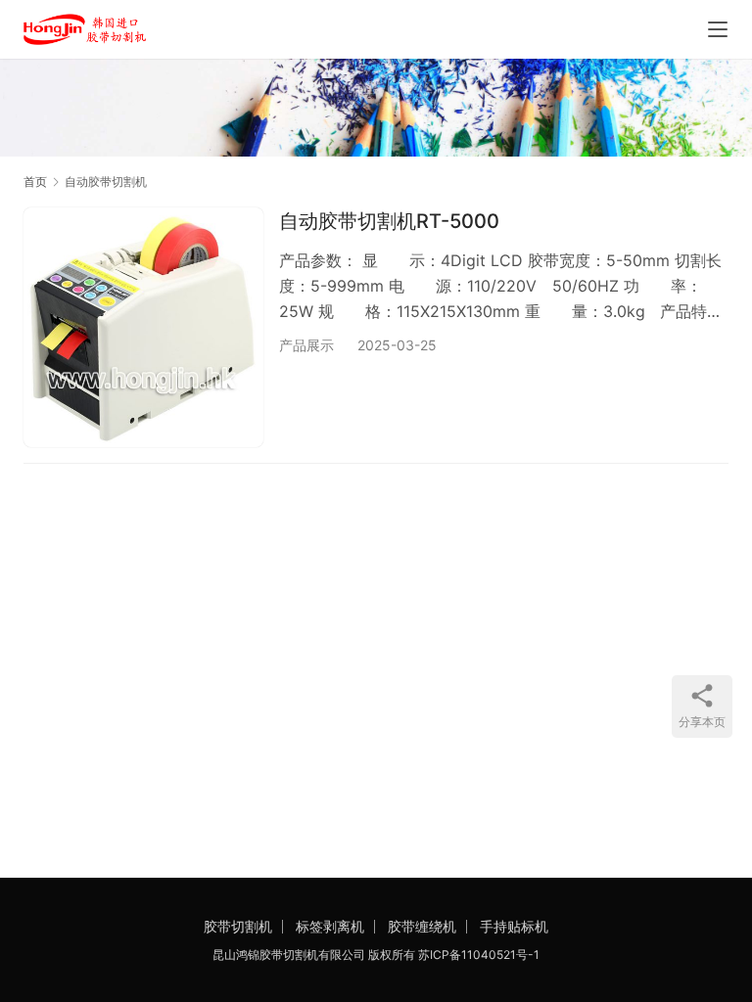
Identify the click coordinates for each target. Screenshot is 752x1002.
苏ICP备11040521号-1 (479, 954)
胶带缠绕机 (422, 926)
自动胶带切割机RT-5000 (389, 221)
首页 (35, 181)
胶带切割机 (238, 926)
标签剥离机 (330, 926)
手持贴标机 (514, 926)
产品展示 (306, 345)
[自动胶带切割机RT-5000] (143, 327)
